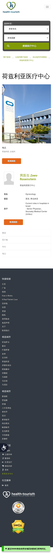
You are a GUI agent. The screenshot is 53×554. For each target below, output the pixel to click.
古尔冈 (5, 358)
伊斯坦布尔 (6, 365)
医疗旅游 (6, 57)
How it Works (7, 296)
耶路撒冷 (5, 369)
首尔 (4, 416)
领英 (6, 485)
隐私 (4, 315)
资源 (4, 311)
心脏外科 (8, 454)
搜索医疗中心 (29, 46)
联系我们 (5, 331)
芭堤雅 (5, 400)
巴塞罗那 (5, 350)
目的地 (5, 303)
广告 (4, 288)
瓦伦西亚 (5, 431)
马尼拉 (5, 385)
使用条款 (5, 319)
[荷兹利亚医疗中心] (26, 113)
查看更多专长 (7, 474)
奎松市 (5, 412)
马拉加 (5, 381)
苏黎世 (5, 439)
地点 (4, 253)
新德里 (5, 396)
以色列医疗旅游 (21, 57)
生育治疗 (8, 462)
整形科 (7, 458)
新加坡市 (5, 420)
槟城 (4, 404)
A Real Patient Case (10, 300)
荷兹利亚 (5, 362)
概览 (4, 233)
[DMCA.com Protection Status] (18, 526)
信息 (4, 307)
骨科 (6, 470)
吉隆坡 (5, 373)
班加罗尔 (5, 342)
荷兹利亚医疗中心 (26, 60)
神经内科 (8, 466)
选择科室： (9, 23)
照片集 (5, 240)
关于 (4, 327)
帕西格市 (5, 427)
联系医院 (11, 161)
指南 (4, 292)
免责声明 (5, 323)
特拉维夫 (5, 423)
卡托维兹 (5, 435)
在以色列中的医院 (40, 57)
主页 (4, 284)
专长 (4, 247)
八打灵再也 (6, 408)
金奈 (4, 354)
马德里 (5, 377)
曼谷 (4, 346)
